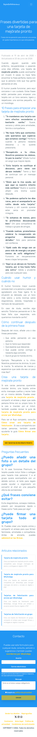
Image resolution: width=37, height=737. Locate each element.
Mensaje (18, 679)
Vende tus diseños (12, 713)
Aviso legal (19, 721)
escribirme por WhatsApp (18, 654)
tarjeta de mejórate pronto (20, 397)
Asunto (18, 658)
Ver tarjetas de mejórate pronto (18, 443)
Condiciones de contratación (23, 724)
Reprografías (27, 713)
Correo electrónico (18, 667)
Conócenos (8, 721)
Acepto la (19, 692)
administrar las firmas (12, 538)
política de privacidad (23, 692)
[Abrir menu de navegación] (31, 4)
